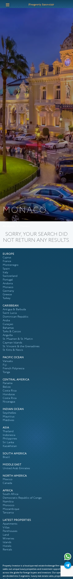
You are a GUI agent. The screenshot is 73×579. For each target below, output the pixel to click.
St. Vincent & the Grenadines (21, 346)
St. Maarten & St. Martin (18, 339)
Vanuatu (8, 361)
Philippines (10, 439)
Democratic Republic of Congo (22, 498)
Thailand (8, 431)
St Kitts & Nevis (13, 350)
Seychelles (9, 413)
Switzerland (10, 276)
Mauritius (9, 417)
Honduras (9, 394)
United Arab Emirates (16, 468)
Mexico (7, 479)
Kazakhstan (10, 446)
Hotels (7, 546)
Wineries (8, 539)
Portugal (8, 280)
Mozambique (11, 509)
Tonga (6, 372)
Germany (8, 291)
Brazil (6, 457)
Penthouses (10, 531)
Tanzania (8, 513)
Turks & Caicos (12, 331)
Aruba (6, 320)
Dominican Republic (15, 317)
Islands (7, 542)
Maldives (8, 420)
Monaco (25, 226)
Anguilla (8, 335)
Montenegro (10, 265)
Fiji (5, 365)
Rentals (7, 550)
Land (6, 535)
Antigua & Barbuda (14, 309)
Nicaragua (9, 402)
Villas (6, 527)
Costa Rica (9, 391)
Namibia (8, 502)
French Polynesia (13, 368)
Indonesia (9, 435)
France (7, 261)
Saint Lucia (10, 313)
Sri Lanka (8, 442)
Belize (7, 387)
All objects (9, 226)
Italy (5, 272)
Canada (7, 483)
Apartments (10, 524)
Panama (7, 383)
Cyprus (7, 257)
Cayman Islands (12, 343)
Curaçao (8, 324)
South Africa (10, 494)
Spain (6, 269)
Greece (7, 294)
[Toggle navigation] (8, 4)
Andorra (8, 283)
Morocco (8, 505)
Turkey (6, 298)
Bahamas (8, 328)
